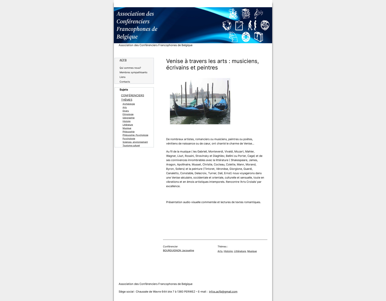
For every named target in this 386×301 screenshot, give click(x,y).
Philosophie (128, 131)
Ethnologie (128, 114)
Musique (127, 128)
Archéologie (129, 104)
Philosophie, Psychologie (135, 135)
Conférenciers (132, 95)
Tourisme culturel (131, 145)
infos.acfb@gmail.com (223, 291)
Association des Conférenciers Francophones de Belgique (155, 45)
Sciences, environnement (135, 142)
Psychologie (129, 138)
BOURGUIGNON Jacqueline (178, 250)
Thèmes (126, 99)
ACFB (123, 60)
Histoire (126, 121)
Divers (126, 111)
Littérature (128, 124)
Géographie (128, 117)
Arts (125, 107)
